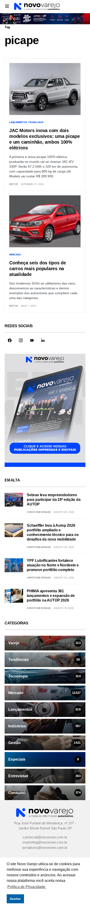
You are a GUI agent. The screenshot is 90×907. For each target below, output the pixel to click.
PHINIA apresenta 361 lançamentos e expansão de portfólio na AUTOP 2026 (51, 595)
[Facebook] (10, 340)
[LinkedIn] (43, 340)
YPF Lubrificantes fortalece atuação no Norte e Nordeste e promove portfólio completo (53, 565)
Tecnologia (35, 122)
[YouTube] (32, 340)
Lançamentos (18, 122)
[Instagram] (21, 340)
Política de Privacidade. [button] (26, 887)
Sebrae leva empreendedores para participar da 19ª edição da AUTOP (54, 499)
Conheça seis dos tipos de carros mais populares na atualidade (37, 268)
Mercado (15, 254)
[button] (7, 6)
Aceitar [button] (15, 899)
